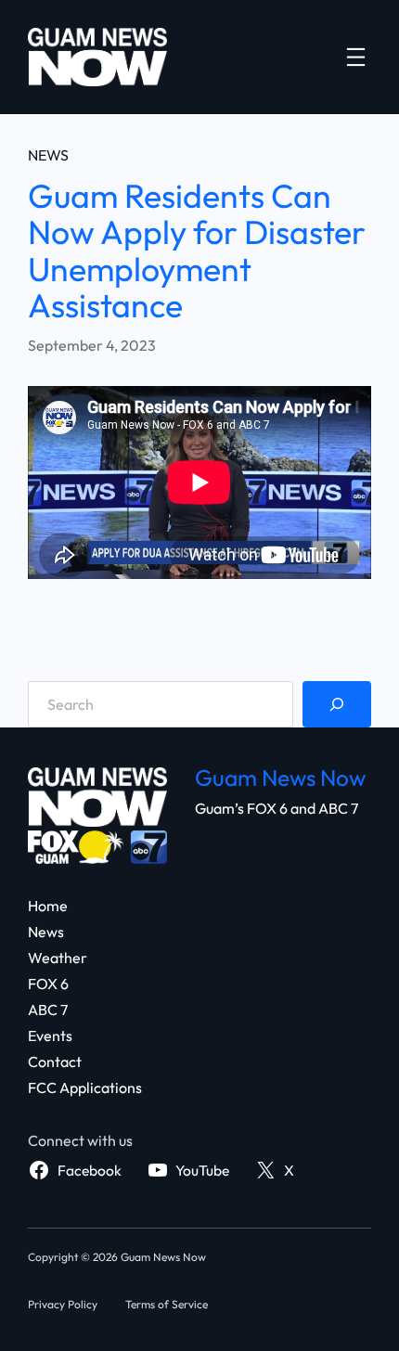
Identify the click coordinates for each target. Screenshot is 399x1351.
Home (48, 905)
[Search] (336, 704)
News (48, 155)
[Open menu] (356, 57)
